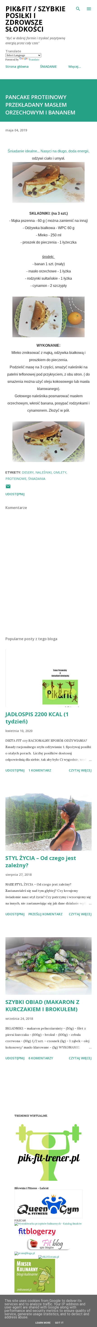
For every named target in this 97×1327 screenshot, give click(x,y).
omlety (59, 472)
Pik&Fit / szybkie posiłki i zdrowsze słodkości (35, 19)
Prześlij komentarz (45, 914)
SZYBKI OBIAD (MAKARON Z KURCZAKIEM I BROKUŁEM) (42, 1005)
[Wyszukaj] (78, 8)
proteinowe (15, 478)
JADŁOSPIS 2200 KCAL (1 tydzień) (37, 717)
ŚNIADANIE (48, 66)
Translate (33, 59)
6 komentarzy (40, 1058)
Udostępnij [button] (15, 494)
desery (28, 472)
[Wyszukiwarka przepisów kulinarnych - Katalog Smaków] (48, 1223)
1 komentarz (39, 770)
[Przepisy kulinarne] (34, 1291)
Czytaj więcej (80, 770)
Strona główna (17, 66)
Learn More (43, 1322)
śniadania (36, 478)
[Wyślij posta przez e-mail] (8, 488)
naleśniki (43, 472)
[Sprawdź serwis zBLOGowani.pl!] (48, 1256)
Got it (59, 1322)
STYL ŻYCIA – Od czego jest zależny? (40, 861)
